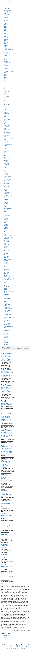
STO (5, 297)
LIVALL (5, 166)
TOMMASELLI (7, 310)
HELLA (5, 134)
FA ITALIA (6, 96)
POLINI (5, 234)
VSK (5, 332)
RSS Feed (6, 636)
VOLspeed (6, 330)
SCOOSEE (6, 257)
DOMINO (6, 83)
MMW (5, 190)
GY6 (5, 128)
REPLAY (6, 249)
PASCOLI (6, 220)
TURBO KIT (6, 316)
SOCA (5, 288)
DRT (5, 87)
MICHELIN (6, 186)
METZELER (6, 183)
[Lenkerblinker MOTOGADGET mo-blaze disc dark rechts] (7, 525)
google (28, 644)
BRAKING (6, 39)
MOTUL (5, 195)
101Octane (6, 6)
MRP (5, 198)
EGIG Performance (8, 91)
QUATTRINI (6, 241)
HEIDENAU (6, 131)
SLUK (5, 285)
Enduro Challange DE (22, 647)
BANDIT (6, 27)
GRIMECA (6, 126)
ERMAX (5, 93)
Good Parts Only (8, 119)
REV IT (5, 252)
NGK (5, 205)
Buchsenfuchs (7, 42)
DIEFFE (6, 78)
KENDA (5, 154)
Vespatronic (6, 321)
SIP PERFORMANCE (9, 276)
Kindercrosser (9, 648)
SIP (5, 271)
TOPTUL (6, 311)
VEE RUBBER (7, 320)
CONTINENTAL (7, 62)
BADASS (6, 24)
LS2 (5, 172)
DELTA (5, 73)
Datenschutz (7, 637)
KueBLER (6, 160)
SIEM (5, 266)
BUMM (5, 43)
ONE (5, 212)
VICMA (5, 327)
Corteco (6, 64)
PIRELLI (6, 228)
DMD (5, 80)
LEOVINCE (6, 163)
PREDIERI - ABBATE (8, 237)
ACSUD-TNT (7, 8)
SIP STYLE (6, 281)
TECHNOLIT (7, 305)
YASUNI (6, 338)
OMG (5, 211)
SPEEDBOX (6, 294)
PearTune (6, 221)
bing (12, 645)
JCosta (5, 145)
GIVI (5, 116)
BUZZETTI (6, 45)
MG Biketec (6, 185)
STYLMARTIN (7, 298)
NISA (5, 206)
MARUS (6, 174)
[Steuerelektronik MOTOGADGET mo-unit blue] (7, 505)
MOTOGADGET (7, 192)
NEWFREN (6, 202)
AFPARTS (6, 11)
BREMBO (6, 40)
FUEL (5, 109)
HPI (5, 140)
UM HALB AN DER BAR (9, 317)
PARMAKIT (6, 218)
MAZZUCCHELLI (8, 176)
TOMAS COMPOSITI (8, 308)
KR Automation (7, 158)
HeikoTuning (7, 132)
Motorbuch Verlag (8, 193)
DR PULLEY (7, 86)
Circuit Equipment (8, 59)
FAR (5, 103)
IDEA (5, 142)
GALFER (6, 112)
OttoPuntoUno (7, 215)
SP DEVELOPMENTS (9, 291)
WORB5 (6, 335)
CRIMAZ (6, 65)
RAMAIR (6, 243)
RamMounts (7, 244)
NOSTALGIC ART (8, 208)
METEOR (6, 182)
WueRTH (6, 336)
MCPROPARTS (7, 179)
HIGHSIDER (7, 135)
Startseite (6, 344)
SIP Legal (6, 275)
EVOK (5, 94)
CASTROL (6, 52)
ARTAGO (6, 20)
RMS (5, 255)
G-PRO (5, 110)
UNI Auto (6, 319)
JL (4, 147)
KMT (5, 156)
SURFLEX (6, 301)
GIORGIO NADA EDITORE (10, 115)
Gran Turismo (7, 123)
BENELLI (6, 30)
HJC (5, 137)
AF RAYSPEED (7, 10)
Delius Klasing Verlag (9, 71)
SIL (4, 268)
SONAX (5, 289)
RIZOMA (6, 253)
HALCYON (6, 129)
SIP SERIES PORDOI (9, 278)
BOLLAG (6, 36)
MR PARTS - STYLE (8, 196)
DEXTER (6, 77)
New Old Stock (7, 201)
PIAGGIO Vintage (8, 225)
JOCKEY (6, 150)
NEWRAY (6, 204)
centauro (6, 57)
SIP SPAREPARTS (8, 279)
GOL (5, 118)
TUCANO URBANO (8, 314)
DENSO (5, 74)
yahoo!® (18, 645)
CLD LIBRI (6, 61)
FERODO (6, 106)
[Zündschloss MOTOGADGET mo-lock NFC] (7, 515)
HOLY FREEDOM (8, 138)
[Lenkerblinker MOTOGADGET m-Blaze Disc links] (7, 556)
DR (4, 84)
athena (5, 23)
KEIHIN (5, 153)
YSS (5, 339)
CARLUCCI (6, 48)
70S (5, 7)
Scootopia (6, 260)
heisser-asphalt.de (21, 648)
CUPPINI (6, 68)
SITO (5, 282)
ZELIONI (6, 342)
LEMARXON (7, 161)
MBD (5, 177)
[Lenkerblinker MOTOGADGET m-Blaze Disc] (7, 566)
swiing (5, 303)
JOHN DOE (6, 151)
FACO (5, 100)
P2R (5, 217)
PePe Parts (6, 222)
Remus (5, 247)
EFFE (5, 90)
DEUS (5, 75)
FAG (5, 102)
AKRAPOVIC (7, 14)
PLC (5, 230)
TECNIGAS (6, 307)
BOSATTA (6, 38)
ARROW (6, 19)
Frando (5, 107)
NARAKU (6, 199)
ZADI (5, 340)
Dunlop (5, 89)
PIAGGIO (6, 224)
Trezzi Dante (7, 313)
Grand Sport (7, 125)
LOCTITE (6, 170)
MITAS (5, 189)
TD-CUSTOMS (7, 304)
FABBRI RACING (8, 99)
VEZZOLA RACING (8, 326)
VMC (5, 329)
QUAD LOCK (7, 240)
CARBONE (6, 46)
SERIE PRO (6, 265)
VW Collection (7, 333)
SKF (5, 284)
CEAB (5, 55)
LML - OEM (6, 169)
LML (5, 167)
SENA (5, 263)
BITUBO (6, 35)
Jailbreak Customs (8, 144)
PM (4, 231)
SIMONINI (6, 269)
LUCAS (5, 173)
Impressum (6, 638)
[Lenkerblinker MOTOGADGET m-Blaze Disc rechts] (7, 545)
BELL (5, 29)
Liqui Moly (6, 164)
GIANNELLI (6, 113)
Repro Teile (6, 250)
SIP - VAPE (6, 272)
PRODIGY (6, 239)
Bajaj (5, 26)
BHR (5, 33)
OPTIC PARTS (7, 214)
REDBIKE (6, 246)
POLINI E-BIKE (7, 236)
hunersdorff (6, 141)
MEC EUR (6, 180)
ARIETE (6, 17)
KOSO (5, 157)
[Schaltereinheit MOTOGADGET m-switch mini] (7, 576)
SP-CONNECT (7, 292)
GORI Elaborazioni (8, 121)
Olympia (6, 209)
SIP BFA (6, 273)
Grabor (5, 122)
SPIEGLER (6, 295)
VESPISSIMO (7, 323)
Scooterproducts (7, 259)
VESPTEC (6, 324)
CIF (5, 58)
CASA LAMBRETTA (8, 49)
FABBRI (5, 97)
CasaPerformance (8, 51)
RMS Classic (7, 256)
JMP (5, 148)
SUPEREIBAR (7, 300)
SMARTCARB (7, 287)
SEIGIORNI (6, 262)
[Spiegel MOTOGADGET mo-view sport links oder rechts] (7, 403)
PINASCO (6, 227)
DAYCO (5, 70)
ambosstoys (6, 16)
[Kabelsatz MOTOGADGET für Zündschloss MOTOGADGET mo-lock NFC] (7, 493)
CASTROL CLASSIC (8, 54)
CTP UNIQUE (7, 67)
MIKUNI (5, 188)
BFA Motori (6, 32)
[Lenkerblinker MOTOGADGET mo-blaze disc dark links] (7, 535)
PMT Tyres (6, 233)
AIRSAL (5, 13)
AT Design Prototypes (9, 22)
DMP (5, 81)
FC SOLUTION (7, 105)
